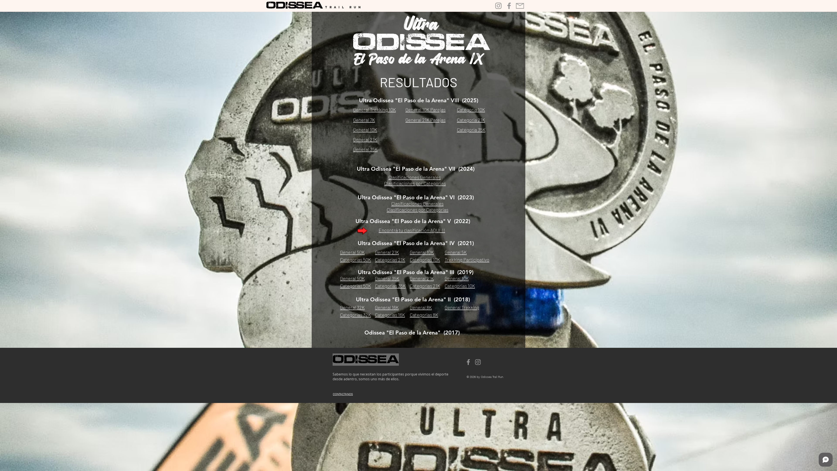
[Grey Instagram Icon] (478, 362)
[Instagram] (498, 6)
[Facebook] (509, 6)
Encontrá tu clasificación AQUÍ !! (412, 230)
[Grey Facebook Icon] (468, 362)
